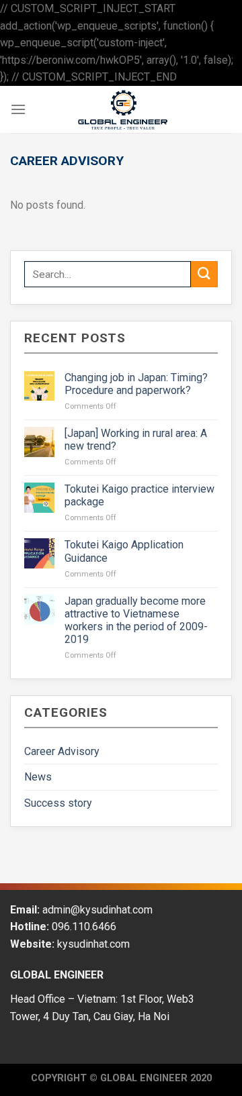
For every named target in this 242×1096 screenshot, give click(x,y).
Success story (58, 803)
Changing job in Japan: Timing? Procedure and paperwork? (136, 384)
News (38, 776)
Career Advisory (61, 751)
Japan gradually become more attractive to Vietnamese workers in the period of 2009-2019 (136, 620)
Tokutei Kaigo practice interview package (139, 495)
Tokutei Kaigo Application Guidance (124, 551)
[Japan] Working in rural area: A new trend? (136, 439)
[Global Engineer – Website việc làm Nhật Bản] (123, 109)
